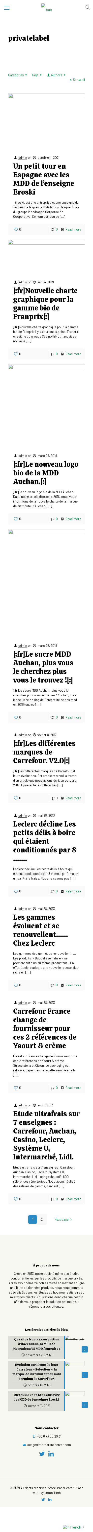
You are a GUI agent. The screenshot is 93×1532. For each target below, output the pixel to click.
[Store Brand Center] (46, 7)
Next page (61, 1219)
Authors (56, 75)
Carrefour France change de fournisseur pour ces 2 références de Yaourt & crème (44, 1028)
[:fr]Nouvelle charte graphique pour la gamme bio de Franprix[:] (45, 303)
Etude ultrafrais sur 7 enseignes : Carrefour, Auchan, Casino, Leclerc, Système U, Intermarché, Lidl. (46, 1135)
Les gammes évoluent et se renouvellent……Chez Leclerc (40, 930)
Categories (16, 75)
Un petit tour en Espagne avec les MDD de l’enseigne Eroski (43, 179)
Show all (79, 80)
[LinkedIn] (51, 1453)
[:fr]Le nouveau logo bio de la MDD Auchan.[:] (45, 473)
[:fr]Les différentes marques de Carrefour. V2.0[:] (44, 752)
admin (22, 158)
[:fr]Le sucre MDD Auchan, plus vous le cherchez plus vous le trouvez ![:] (43, 667)
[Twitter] (42, 1453)
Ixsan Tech (52, 1493)
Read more (73, 229)
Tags (34, 75)
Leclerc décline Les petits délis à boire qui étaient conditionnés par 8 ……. (44, 841)
